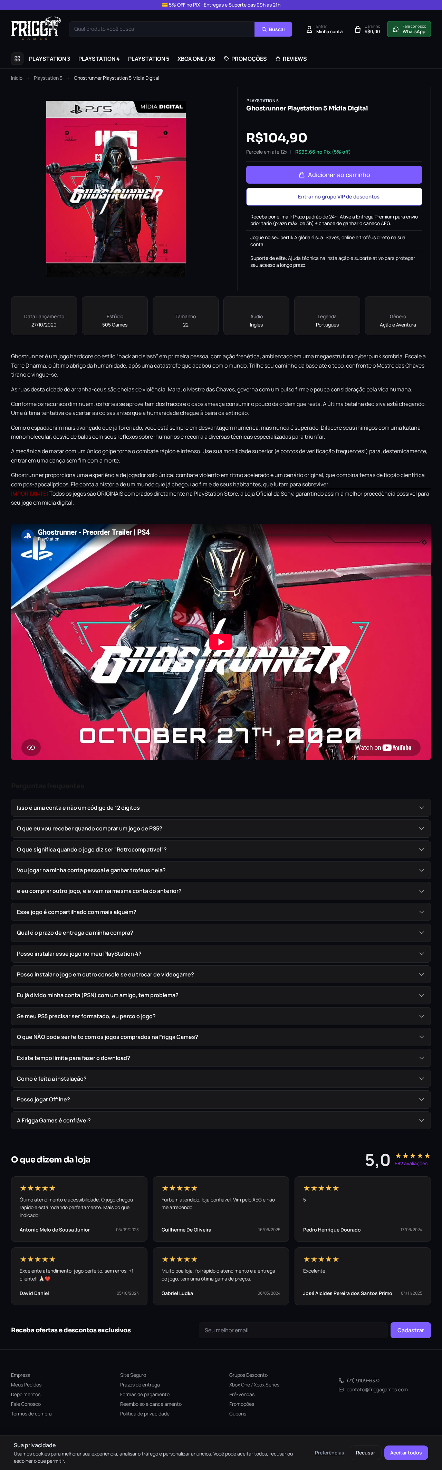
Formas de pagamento (145, 1394)
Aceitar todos (406, 1452)
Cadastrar (410, 1330)
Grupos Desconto (248, 1375)
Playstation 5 (48, 78)
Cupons (237, 1413)
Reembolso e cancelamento (151, 1404)
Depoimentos (25, 1394)
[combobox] (161, 29)
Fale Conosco (26, 1404)
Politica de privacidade (145, 1413)
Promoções (241, 1404)
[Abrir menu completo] (17, 58)
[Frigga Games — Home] (36, 28)
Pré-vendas (241, 1394)
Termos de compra (31, 1413)
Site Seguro (133, 1375)
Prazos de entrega (140, 1384)
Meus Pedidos (26, 1384)
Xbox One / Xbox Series (254, 1384)
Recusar (365, 1452)
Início (16, 78)
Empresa (20, 1375)
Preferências (329, 1452)
